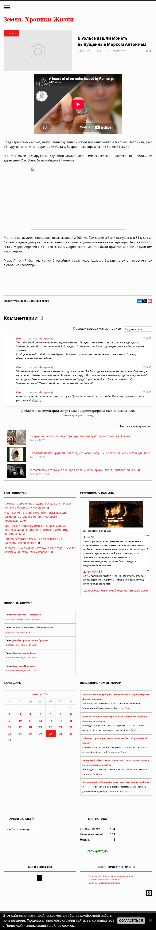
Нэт (33, 632)
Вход (89, 415)
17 (20, 727)
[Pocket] (150, 301)
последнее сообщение (17, 619)
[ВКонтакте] (139, 301)
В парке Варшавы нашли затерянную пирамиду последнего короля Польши (80, 436)
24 (20, 733)
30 (9, 740)
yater (34, 645)
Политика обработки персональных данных (110, 876)
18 (30, 727)
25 (30, 733)
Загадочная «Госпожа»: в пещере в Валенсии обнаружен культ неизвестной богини (84, 470)
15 (70, 720)
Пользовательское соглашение (103, 879)
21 (60, 727)
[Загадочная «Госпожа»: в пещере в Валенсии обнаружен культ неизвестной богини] (16, 478)
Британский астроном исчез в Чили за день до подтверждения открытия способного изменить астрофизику (36, 529)
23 (9, 733)
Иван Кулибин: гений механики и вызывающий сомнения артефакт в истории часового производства (36, 516)
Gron (127, 708)
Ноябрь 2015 (40, 694)
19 (40, 727)
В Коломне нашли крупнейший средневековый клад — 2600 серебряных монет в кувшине (89, 453)
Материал (45, 338)
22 (70, 727)
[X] (144, 301)
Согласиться (131, 920)
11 (30, 720)
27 (50, 733)
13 (50, 720)
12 (40, 720)
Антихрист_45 (97, 851)
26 (40, 733)
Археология (119, 50)
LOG (34, 670)
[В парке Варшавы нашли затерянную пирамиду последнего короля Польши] (16, 444)
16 (9, 727)
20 (50, 727)
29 (70, 733)
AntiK (128, 791)
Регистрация (72, 415)
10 (20, 720)
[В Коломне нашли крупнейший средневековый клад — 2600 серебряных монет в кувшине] (16, 461)
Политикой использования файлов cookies (40, 926)
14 (60, 720)
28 (60, 733)
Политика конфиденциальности (104, 882)
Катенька (36, 619)
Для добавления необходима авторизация (116, 590)
